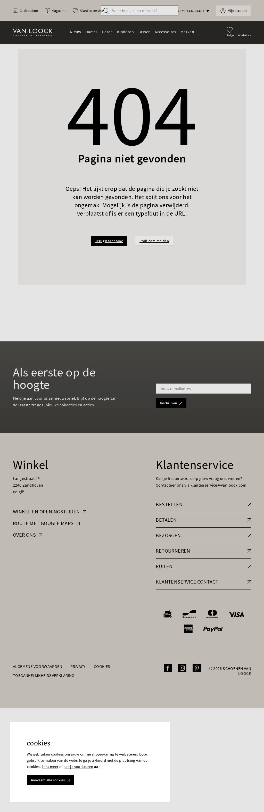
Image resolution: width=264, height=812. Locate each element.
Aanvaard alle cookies (48, 780)
